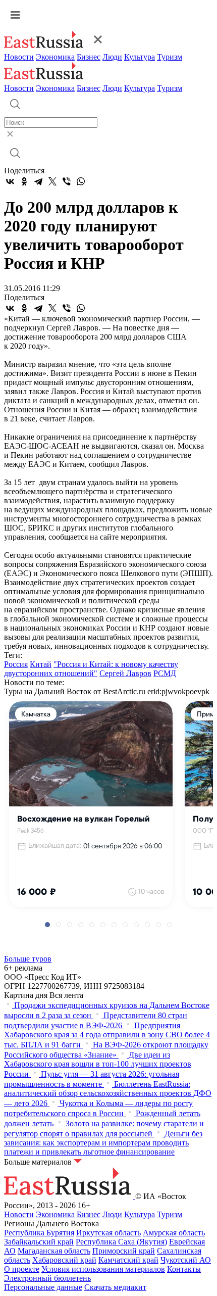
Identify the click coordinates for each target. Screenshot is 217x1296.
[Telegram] (38, 181)
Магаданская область (54, 1250)
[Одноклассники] (24, 181)
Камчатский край (128, 1260)
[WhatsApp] (81, 181)
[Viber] (67, 181)
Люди (112, 57)
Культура (139, 57)
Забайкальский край (39, 1241)
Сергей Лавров (125, 673)
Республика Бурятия (39, 1232)
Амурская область (174, 1232)
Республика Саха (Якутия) (121, 1241)
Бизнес (88, 57)
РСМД (164, 673)
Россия (16, 664)
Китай (40, 664)
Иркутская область (108, 1232)
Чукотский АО (185, 1260)
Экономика (55, 57)
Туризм (169, 57)
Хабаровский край (64, 1260)
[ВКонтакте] (10, 181)
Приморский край (123, 1250)
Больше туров (27, 958)
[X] (52, 181)
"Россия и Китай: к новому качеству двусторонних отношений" (91, 669)
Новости (19, 57)
